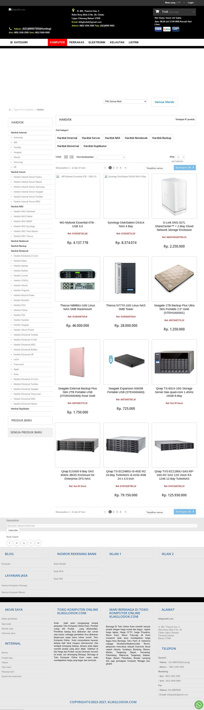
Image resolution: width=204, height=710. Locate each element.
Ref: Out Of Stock (174, 403)
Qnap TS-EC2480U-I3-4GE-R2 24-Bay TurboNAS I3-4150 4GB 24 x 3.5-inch (126, 475)
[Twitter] (16, 543)
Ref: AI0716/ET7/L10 (174, 320)
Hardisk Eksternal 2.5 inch (25, 256)
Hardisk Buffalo (20, 270)
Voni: (31, 32)
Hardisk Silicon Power (23, 330)
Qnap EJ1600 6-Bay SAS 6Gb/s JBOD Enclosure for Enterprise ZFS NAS (78, 475)
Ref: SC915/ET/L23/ (126, 234)
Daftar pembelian (9, 619)
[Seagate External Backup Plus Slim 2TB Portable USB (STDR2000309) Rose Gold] (77, 362)
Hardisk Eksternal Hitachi (25, 404)
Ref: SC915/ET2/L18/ (77, 234)
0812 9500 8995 (42, 32)
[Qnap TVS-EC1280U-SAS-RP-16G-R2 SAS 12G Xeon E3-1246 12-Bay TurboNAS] (174, 445)
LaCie (16, 359)
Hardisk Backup (18, 246)
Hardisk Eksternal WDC (24, 344)
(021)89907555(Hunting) (36, 28)
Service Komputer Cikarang (14, 585)
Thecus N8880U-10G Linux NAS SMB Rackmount (77, 307)
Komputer (6, 564)
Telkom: (18, 29)
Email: (75, 22)
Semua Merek (164, 102)
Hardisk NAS (17, 206)
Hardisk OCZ (19, 305)
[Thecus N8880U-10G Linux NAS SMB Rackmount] (77, 279)
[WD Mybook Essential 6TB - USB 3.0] (77, 196)
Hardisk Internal (19, 132)
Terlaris (5, 662)
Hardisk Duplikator (20, 409)
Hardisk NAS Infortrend (24, 211)
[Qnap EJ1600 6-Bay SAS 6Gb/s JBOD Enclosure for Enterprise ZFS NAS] (77, 445)
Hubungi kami (8, 672)
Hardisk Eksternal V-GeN (25, 340)
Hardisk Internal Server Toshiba (28, 197)
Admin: (75, 25)
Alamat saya (7, 628)
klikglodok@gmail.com (90, 22)
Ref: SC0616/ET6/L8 (77, 317)
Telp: (97, 25)
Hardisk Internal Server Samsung (28, 187)
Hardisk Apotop (20, 266)
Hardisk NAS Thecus (23, 236)
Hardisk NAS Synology (24, 226)
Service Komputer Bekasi (13, 592)
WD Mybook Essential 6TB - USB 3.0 (77, 224)
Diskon (5, 652)
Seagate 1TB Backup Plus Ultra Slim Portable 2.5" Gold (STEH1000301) (174, 309)
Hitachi (16, 157)
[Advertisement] (102, 71)
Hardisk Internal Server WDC (26, 201)
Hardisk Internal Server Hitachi (27, 182)
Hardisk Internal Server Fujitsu (27, 177)
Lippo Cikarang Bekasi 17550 (86, 18)
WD (15, 142)
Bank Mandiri (60, 564)
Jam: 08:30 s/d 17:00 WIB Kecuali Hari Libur (173, 23)
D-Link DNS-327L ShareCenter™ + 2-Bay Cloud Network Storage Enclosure (174, 226)
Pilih (172, 157)
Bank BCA (59, 571)
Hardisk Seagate (21, 325)
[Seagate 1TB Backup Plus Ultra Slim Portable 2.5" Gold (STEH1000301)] (174, 279)
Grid (66, 157)
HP (15, 167)
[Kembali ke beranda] (10, 109)
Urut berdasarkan (85, 157)
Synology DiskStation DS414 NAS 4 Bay (126, 224)
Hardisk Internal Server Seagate (28, 192)
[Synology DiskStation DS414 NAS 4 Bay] (126, 196)
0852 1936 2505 (21, 32)
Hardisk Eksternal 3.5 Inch (25, 379)
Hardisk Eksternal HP (23, 354)
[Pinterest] (38, 543)
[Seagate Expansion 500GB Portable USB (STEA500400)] (126, 362)
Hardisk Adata (20, 261)
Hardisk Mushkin (21, 300)
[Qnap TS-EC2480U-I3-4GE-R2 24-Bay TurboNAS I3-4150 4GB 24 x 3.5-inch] (126, 445)
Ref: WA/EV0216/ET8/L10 (174, 237)
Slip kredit (6, 624)
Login (191, 2)
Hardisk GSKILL (21, 280)
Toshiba (17, 147)
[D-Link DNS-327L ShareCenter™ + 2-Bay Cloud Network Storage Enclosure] (174, 196)
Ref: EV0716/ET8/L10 (126, 486)
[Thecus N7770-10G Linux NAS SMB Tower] (126, 279)
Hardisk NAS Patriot (22, 216)
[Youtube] (23, 543)
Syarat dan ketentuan (11, 676)
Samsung (17, 137)
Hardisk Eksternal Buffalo (25, 349)
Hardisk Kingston (21, 290)
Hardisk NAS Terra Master (25, 231)
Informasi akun (8, 633)
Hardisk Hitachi (20, 285)
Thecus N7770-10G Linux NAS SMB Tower (126, 307)
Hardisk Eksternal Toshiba (25, 335)
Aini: (11, 32)
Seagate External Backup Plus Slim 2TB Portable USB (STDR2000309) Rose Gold (77, 392)
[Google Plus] (31, 543)
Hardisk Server (18, 172)
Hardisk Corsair (20, 275)
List (71, 157)
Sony (15, 374)
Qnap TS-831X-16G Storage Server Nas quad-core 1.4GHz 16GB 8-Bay (174, 392)
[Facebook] (9, 543)
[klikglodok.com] (38, 17)
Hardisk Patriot (20, 310)
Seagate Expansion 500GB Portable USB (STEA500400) (125, 390)
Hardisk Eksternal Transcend (26, 394)
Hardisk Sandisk (21, 320)
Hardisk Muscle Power (23, 295)
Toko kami (6, 667)
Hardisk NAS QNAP (22, 221)
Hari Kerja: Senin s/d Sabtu (168, 18)
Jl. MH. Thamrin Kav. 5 (88, 11)
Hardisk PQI (19, 315)
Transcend (18, 364)
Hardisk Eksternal (19, 251)
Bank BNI (58, 579)
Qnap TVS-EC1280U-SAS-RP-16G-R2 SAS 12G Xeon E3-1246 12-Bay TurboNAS (174, 475)
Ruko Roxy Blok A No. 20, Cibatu (88, 15)
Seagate (17, 152)
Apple (16, 369)
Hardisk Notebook (20, 241)
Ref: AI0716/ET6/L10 (126, 400)
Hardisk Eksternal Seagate (25, 389)
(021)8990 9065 (107, 25)
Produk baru (21, 420)
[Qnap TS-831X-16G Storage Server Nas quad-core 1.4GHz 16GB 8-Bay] (174, 362)
